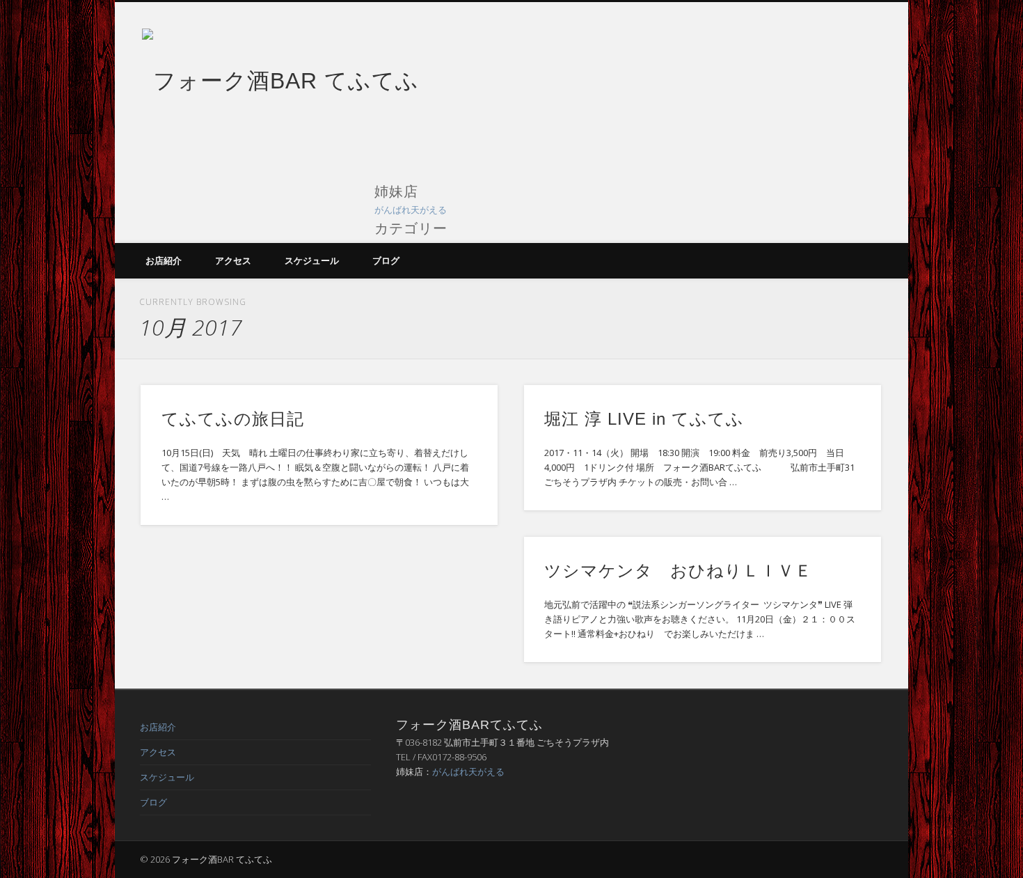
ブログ (385, 260)
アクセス (233, 260)
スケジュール (312, 260)
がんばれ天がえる (410, 209)
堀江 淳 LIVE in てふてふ (644, 418)
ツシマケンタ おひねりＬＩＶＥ (678, 570)
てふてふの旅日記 (232, 418)
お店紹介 (163, 260)
